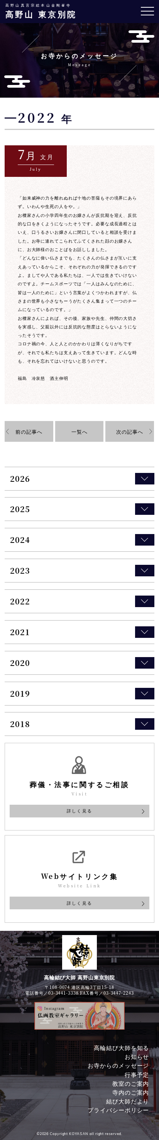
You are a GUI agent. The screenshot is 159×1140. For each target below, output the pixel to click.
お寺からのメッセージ (118, 1065)
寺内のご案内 (130, 1092)
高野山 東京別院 (41, 11)
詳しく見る (79, 810)
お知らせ (137, 1056)
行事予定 (137, 1074)
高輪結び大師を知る (121, 1047)
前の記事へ (28, 431)
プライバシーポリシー (118, 1110)
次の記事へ (129, 431)
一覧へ (79, 431)
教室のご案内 (130, 1083)
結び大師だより (127, 1101)
